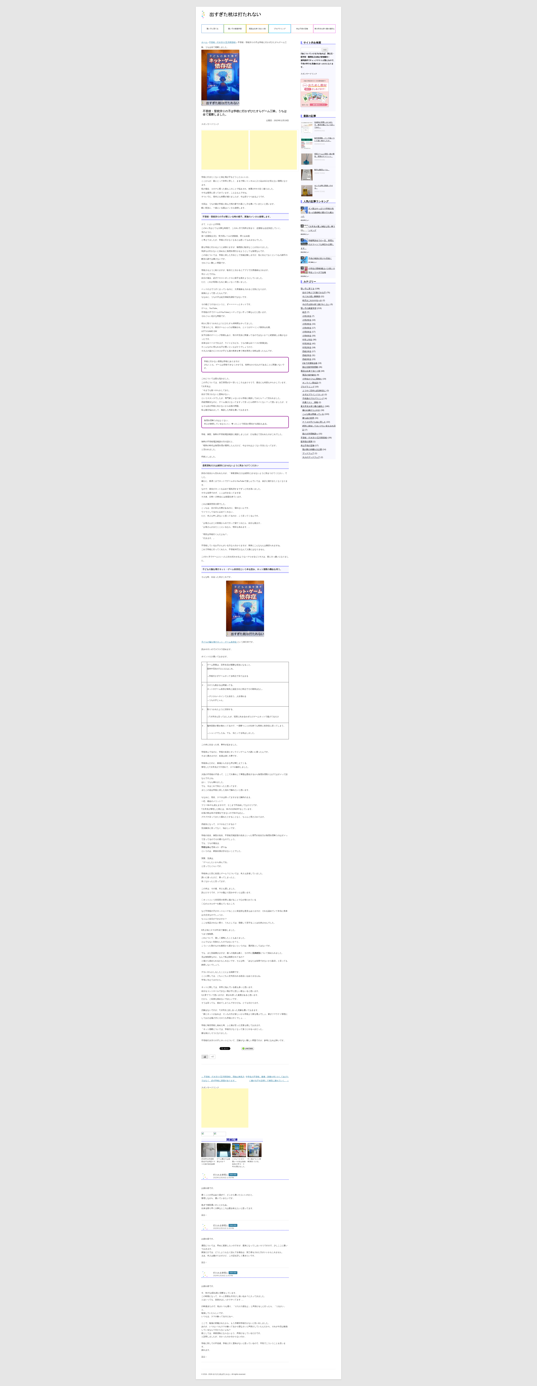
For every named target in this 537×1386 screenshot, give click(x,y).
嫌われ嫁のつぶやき (311, 410)
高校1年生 (306, 351)
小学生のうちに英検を (312, 379)
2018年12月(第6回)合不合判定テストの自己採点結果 (208, 1161)
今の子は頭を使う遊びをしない (316, 304)
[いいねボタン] (204, 1057)
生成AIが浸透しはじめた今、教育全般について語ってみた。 (324, 124)
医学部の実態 (306, 441)
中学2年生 (306, 347)
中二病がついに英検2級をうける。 (254, 1160)
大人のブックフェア (311, 457)
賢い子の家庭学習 (235, 29)
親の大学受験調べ (310, 434)
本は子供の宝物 (302, 29)
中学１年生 (307, 339)
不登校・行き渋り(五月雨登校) (314, 438)
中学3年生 (306, 343)
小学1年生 (306, 316)
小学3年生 (306, 324)
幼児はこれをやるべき (312, 300)
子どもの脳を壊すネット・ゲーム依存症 (219, 642)
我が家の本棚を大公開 (312, 449)
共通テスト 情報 (310, 402)
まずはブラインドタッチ (313, 394)
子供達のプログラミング (313, 398)
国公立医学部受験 (310, 367)
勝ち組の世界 (308, 418)
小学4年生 (306, 328)
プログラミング (280, 29)
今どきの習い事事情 (311, 296)
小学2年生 (306, 320)
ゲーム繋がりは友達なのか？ (223, 1160)
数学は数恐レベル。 (321, 170)
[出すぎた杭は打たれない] (234, 15)
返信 (203, 1215)
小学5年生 (306, 332)
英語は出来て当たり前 (257, 29)
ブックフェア (308, 453)
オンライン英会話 (310, 383)
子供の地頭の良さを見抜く (320, 258)
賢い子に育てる (212, 29)
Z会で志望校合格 (309, 363)
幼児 (304, 312)
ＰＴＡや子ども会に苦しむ (314, 422)
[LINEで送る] (248, 1048)
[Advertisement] (225, 150)
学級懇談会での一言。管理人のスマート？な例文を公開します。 (317, 244)
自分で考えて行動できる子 (314, 292)
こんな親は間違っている (313, 414)
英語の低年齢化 (309, 375)
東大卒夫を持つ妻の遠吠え (325, 29)
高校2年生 (306, 355)
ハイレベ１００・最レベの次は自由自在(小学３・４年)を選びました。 (239, 1163)
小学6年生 (306, 336)
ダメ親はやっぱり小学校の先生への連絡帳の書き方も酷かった (317, 212)
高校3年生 (306, 359)
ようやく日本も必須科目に (314, 390)
